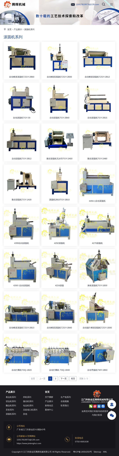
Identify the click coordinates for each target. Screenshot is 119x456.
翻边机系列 (11, 405)
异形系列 (10, 410)
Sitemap (97, 452)
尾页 (73, 378)
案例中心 (49, 410)
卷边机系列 (11, 397)
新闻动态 (49, 405)
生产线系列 (66, 397)
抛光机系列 (28, 401)
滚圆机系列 (29, 29)
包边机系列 (28, 405)
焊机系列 (27, 397)
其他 (25, 414)
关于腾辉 (49, 397)
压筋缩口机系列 (30, 410)
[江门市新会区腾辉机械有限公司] (15, 8)
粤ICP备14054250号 (82, 452)
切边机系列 (11, 401)
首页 (9, 29)
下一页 (64, 378)
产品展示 (18, 29)
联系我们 (65, 405)
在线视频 (65, 401)
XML (105, 452)
